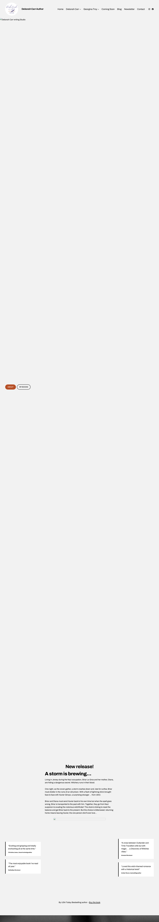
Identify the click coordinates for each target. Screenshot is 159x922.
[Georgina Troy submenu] (98, 9)
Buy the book (94, 902)
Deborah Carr (72, 9)
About (10, 387)
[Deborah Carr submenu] (80, 9)
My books (23, 387)
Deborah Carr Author (32, 9)
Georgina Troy (90, 9)
